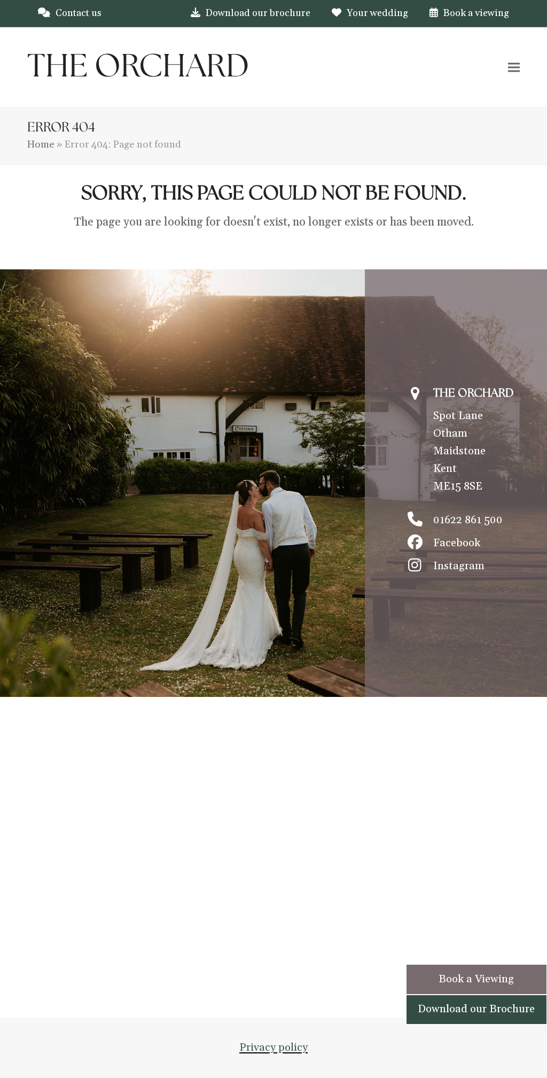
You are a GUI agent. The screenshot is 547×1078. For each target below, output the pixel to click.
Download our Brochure (476, 1009)
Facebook (456, 543)
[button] (514, 67)
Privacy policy (273, 1047)
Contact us (78, 13)
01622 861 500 (468, 520)
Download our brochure (258, 13)
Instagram (459, 566)
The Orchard (138, 67)
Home (40, 144)
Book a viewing (476, 13)
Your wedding (377, 13)
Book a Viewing (476, 979)
